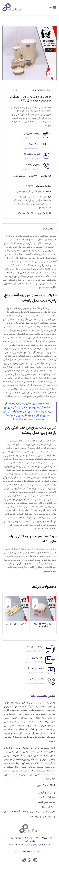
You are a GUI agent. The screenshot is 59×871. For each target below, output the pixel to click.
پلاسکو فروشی (44, 204)
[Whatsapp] (29, 860)
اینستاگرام (21, 563)
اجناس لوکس (36, 90)
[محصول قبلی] (16, 90)
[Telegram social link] (19, 213)
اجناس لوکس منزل (33, 196)
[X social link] (32, 213)
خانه (49, 90)
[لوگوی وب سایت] (11, 7)
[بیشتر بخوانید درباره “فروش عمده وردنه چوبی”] (8, 606)
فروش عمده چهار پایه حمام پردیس (43, 625)
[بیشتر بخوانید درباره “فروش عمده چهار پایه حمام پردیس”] (35, 606)
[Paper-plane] (24, 860)
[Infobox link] (29, 135)
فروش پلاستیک (28, 204)
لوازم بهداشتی (23, 191)
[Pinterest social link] (28, 213)
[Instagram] (35, 860)
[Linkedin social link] (24, 213)
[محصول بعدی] (9, 90)
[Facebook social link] (36, 213)
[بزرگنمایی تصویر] (50, 74)
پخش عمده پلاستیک (24, 200)
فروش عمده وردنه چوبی (16, 623)
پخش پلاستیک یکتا (16, 272)
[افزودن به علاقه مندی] (35, 601)
